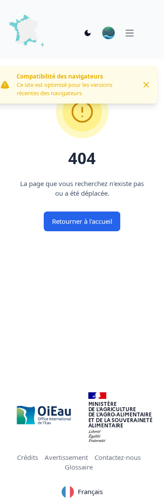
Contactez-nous (117, 457)
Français (90, 491)
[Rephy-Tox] (108, 32)
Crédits (27, 457)
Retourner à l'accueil (82, 221)
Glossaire (79, 467)
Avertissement (66, 457)
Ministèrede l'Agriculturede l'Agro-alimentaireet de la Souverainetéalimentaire (120, 414)
